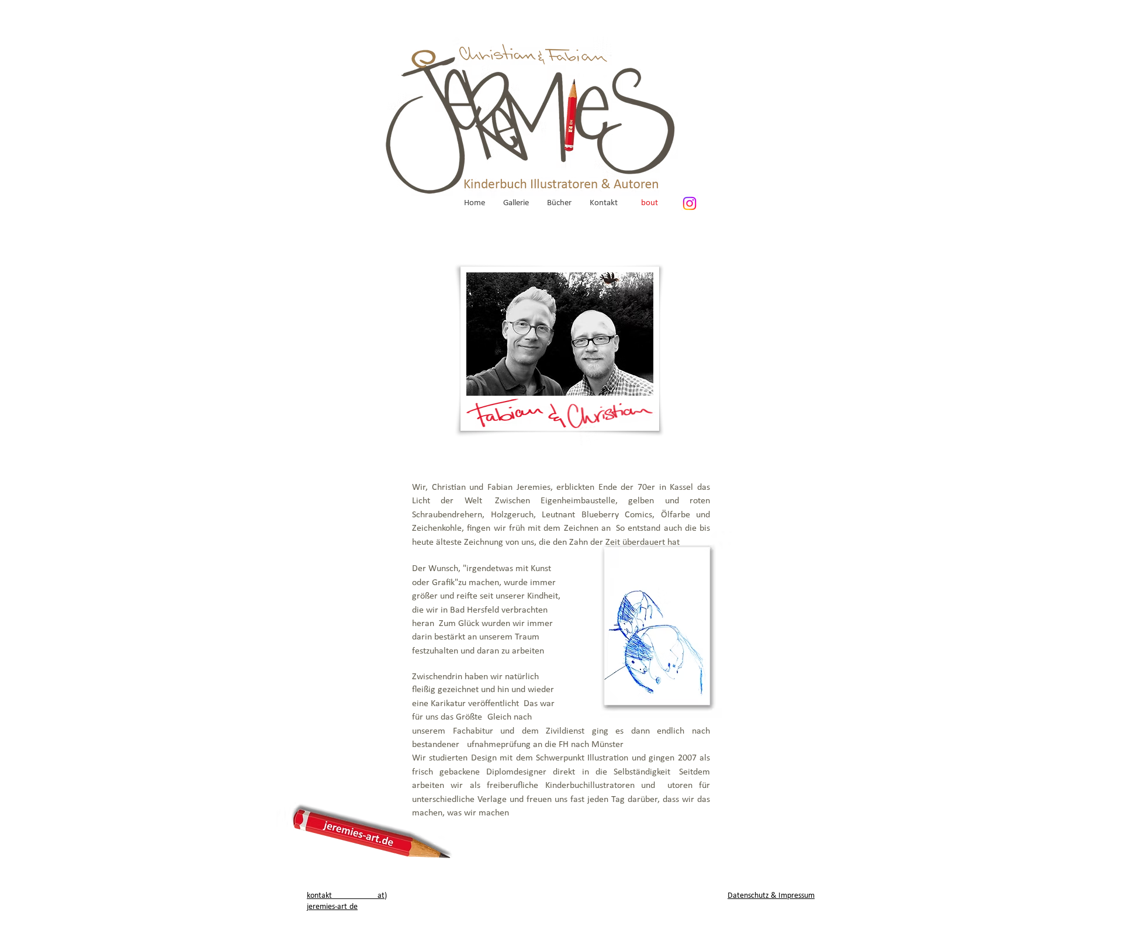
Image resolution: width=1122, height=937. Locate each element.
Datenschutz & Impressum (771, 895)
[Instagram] (689, 203)
